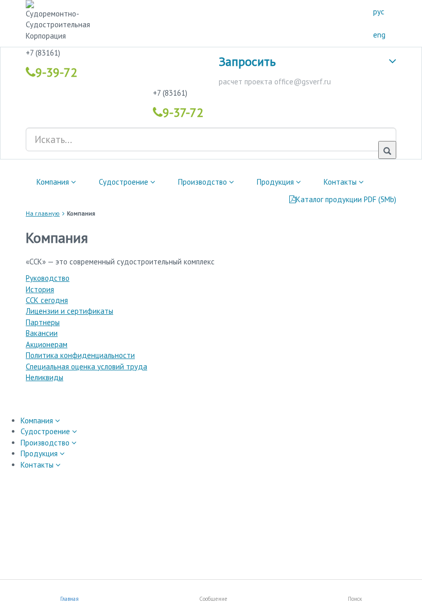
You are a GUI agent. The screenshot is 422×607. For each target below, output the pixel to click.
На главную (43, 213)
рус (378, 11)
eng (379, 35)
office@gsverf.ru (302, 81)
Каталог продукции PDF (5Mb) (346, 199)
